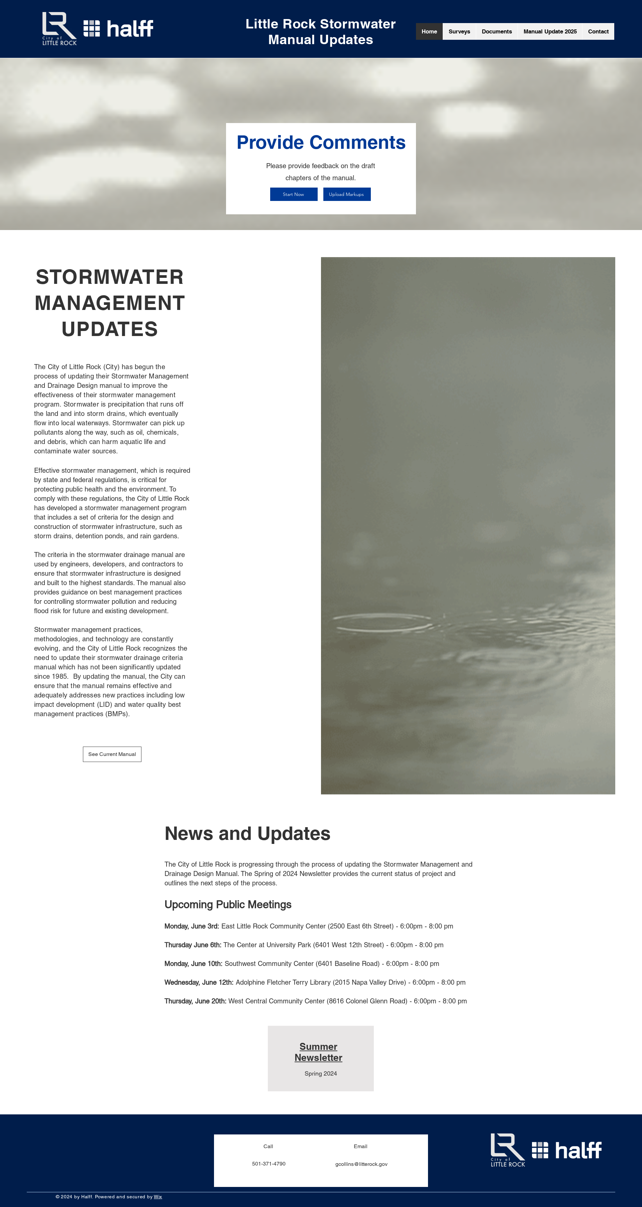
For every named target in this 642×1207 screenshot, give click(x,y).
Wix (158, 1196)
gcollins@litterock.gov (361, 1164)
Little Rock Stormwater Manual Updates (320, 31)
